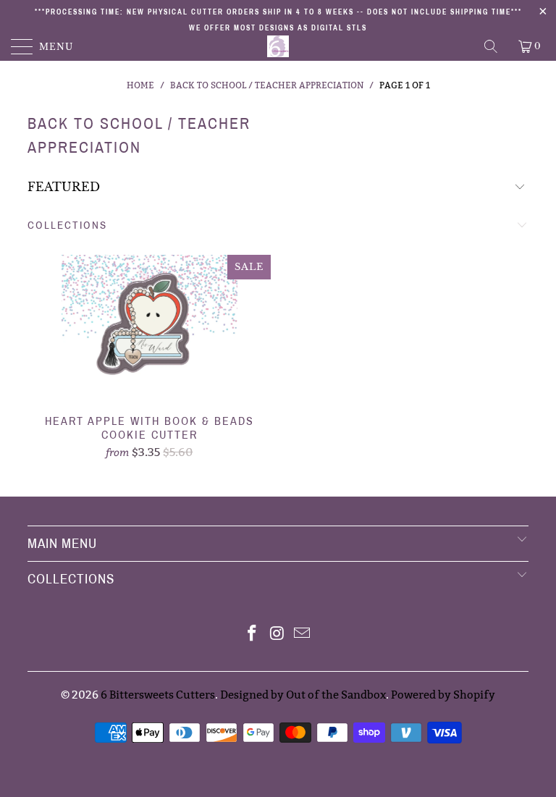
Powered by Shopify (443, 694)
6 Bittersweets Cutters (158, 694)
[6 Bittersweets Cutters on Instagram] (277, 634)
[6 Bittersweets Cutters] (278, 46)
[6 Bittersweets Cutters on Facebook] (252, 634)
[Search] (492, 46)
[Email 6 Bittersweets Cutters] (302, 634)
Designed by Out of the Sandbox (303, 694)
